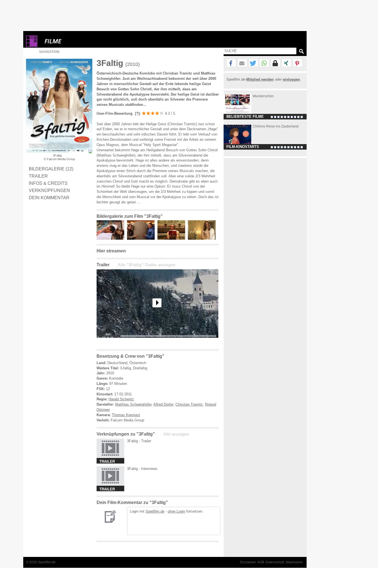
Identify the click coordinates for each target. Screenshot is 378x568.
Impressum (294, 562)
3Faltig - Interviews (142, 469)
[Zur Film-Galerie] (112, 238)
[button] (231, 63)
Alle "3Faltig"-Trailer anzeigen (146, 265)
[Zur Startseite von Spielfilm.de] (31, 46)
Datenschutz (275, 562)
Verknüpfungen (49, 190)
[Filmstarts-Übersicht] (73, 41)
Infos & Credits (48, 183)
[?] (136, 113)
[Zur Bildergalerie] (90, 151)
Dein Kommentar (49, 197)
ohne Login (176, 511)
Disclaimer (248, 562)
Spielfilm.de (155, 511)
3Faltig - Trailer (139, 441)
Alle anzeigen (176, 434)
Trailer (38, 175)
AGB (260, 562)
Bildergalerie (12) (51, 168)
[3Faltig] (157, 342)
